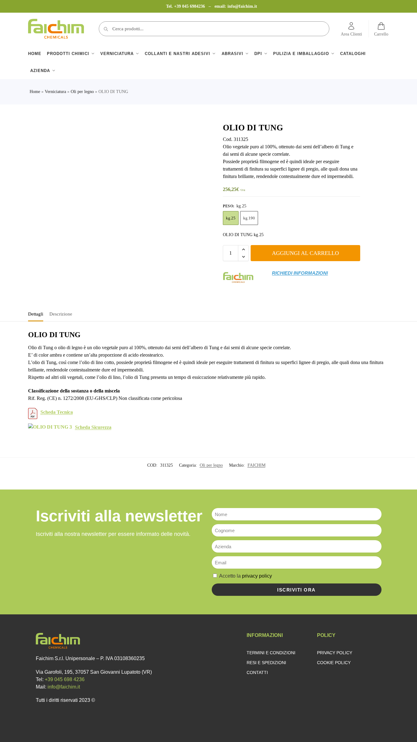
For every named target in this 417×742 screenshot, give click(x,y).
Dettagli (35, 314)
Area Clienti (351, 34)
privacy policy (257, 576)
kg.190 (249, 218)
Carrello (381, 34)
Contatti (257, 672)
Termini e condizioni (271, 652)
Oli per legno (82, 91)
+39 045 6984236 (190, 6)
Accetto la (245, 576)
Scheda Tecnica (56, 412)
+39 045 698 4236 (65, 679)
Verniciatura (55, 91)
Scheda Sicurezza (93, 427)
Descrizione (60, 314)
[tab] (37, 313)
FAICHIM (256, 465)
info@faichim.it (242, 6)
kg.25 (231, 218)
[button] (243, 249)
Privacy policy (334, 652)
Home (35, 91)
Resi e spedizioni (266, 662)
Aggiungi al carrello (305, 253)
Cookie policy (334, 662)
